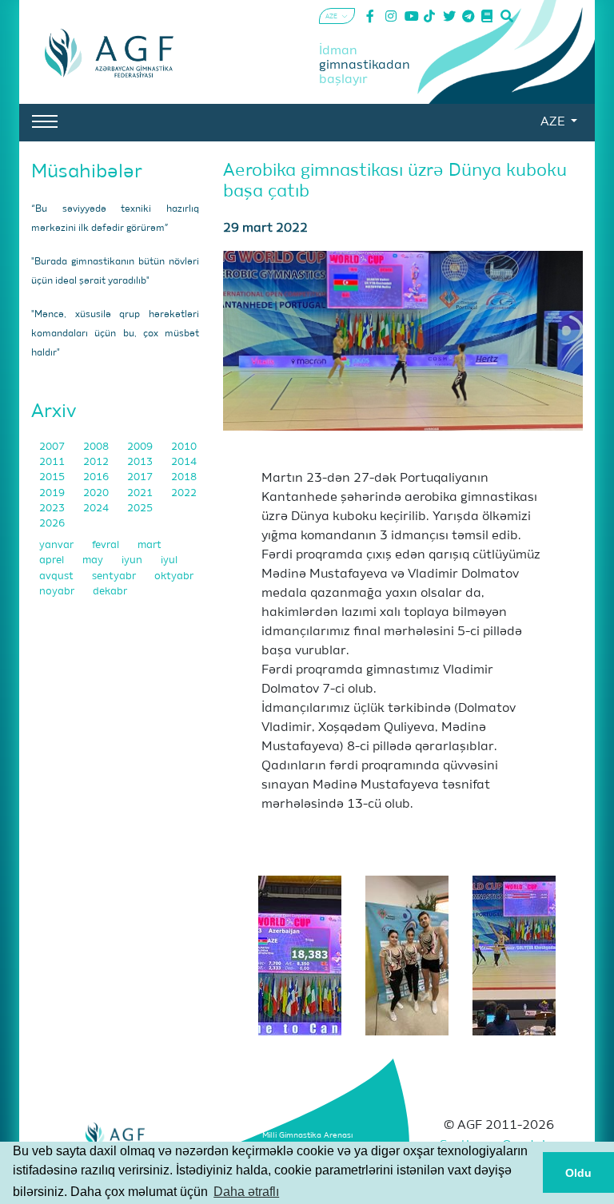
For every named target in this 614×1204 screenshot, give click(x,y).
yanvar (57, 545)
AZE (554, 122)
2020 (97, 493)
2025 (140, 508)
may (94, 560)
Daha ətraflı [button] (246, 1191)
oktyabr (173, 576)
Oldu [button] (578, 1172)
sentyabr (115, 576)
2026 (52, 524)
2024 (97, 508)
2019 (53, 493)
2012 (97, 462)
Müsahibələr (86, 171)
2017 (141, 477)
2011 (53, 462)
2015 (53, 477)
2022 (184, 493)
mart (149, 545)
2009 (141, 447)
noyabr (58, 591)
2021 (141, 493)
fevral (107, 545)
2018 (184, 477)
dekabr (110, 591)
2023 (53, 508)
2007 (53, 447)
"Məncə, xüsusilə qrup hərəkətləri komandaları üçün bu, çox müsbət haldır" (115, 334)
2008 (97, 447)
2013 (141, 462)
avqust (57, 576)
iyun (133, 560)
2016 (97, 477)
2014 (184, 462)
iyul (169, 560)
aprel (52, 560)
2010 (184, 447)
